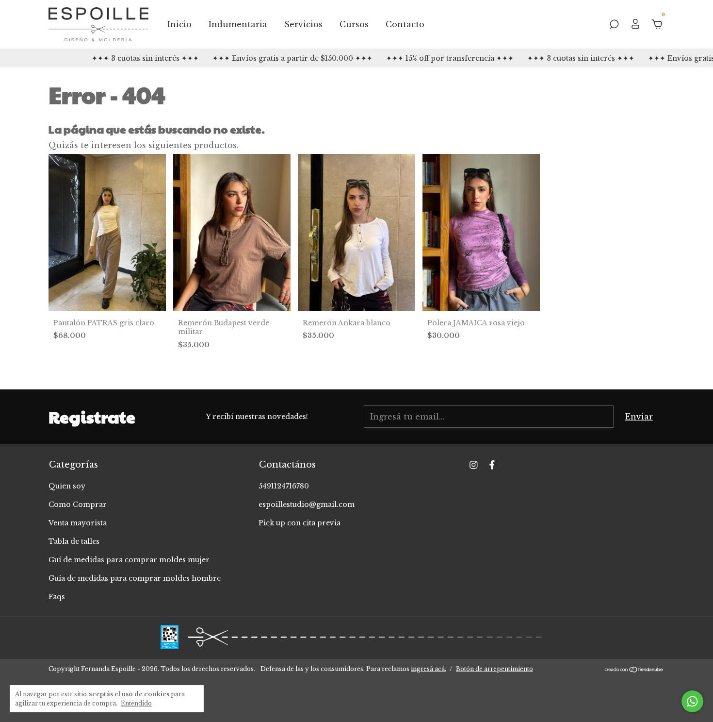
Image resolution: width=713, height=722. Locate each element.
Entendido (136, 703)
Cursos (354, 24)
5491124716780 (284, 486)
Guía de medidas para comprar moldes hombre (135, 578)
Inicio (179, 24)
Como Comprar (78, 504)
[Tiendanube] (634, 670)
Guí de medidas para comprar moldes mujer (129, 559)
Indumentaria (238, 24)
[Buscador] (614, 24)
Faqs (57, 596)
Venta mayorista (78, 523)
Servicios (303, 24)
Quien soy (67, 486)
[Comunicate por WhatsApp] (692, 701)
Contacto (405, 24)
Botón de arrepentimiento (494, 668)
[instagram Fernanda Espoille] (473, 465)
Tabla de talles (74, 541)
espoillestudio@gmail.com (307, 504)
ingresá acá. (428, 668)
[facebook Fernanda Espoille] (492, 465)
